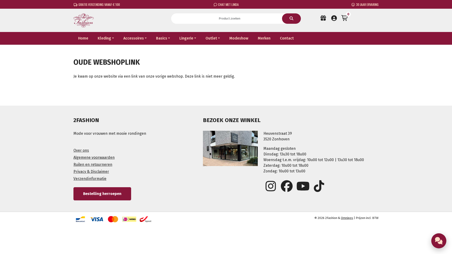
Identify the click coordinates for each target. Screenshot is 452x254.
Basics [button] (161, 38)
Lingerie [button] (186, 38)
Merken (264, 38)
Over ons (81, 150)
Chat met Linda (228, 4)
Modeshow (238, 38)
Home (83, 38)
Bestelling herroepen (102, 193)
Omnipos (347, 218)
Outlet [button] (211, 38)
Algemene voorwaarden (94, 157)
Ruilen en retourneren (92, 164)
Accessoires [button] (133, 38)
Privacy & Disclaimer (91, 171)
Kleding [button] (104, 38)
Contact (287, 38)
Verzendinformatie (89, 178)
